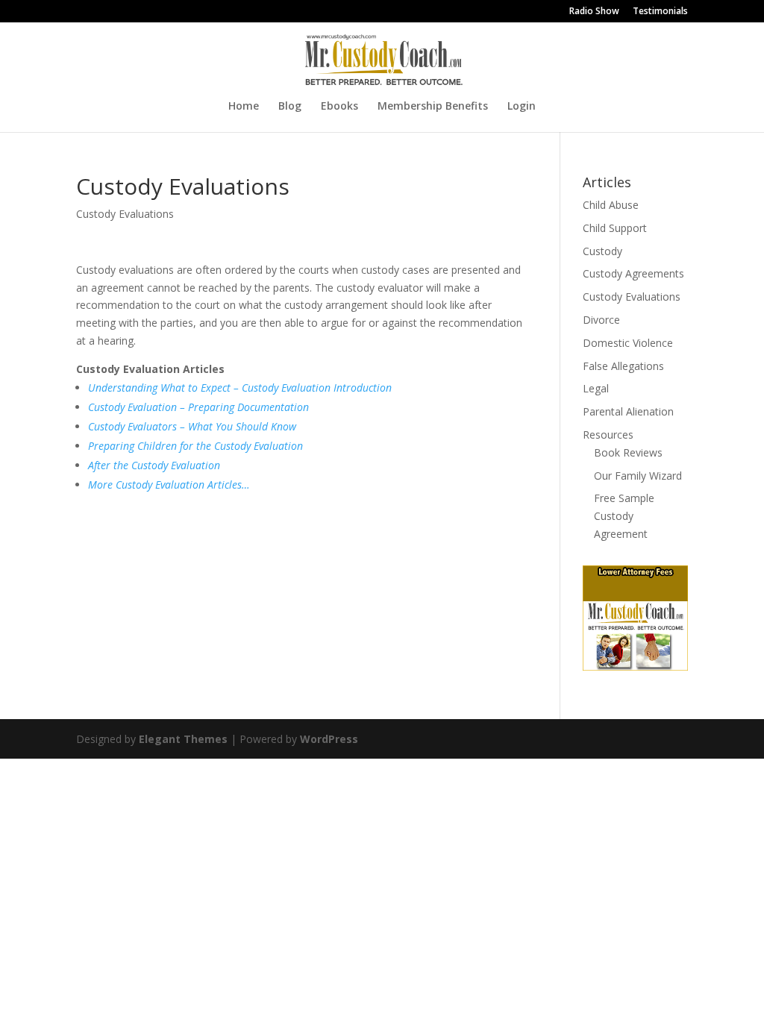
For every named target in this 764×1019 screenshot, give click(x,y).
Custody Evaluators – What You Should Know (192, 426)
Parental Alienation (628, 411)
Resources (608, 434)
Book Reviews (628, 452)
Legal (596, 388)
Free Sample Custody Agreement (624, 516)
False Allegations (623, 366)
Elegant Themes (183, 739)
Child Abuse (611, 205)
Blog (289, 107)
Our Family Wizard (638, 475)
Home (243, 107)
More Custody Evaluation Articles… (169, 484)
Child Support (615, 228)
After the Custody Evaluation (154, 465)
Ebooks (339, 107)
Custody (602, 251)
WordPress (329, 739)
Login (521, 107)
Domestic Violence (628, 343)
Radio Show (594, 12)
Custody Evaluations (125, 214)
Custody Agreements (633, 273)
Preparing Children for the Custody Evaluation (195, 446)
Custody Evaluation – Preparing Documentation (198, 407)
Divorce (601, 320)
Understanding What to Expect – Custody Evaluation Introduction (240, 387)
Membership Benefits (433, 107)
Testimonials (660, 12)
